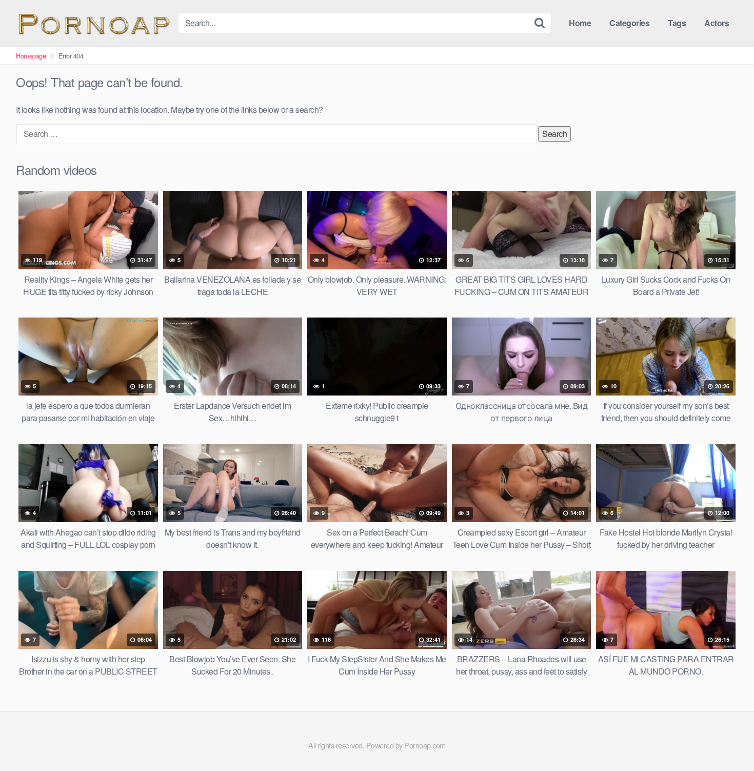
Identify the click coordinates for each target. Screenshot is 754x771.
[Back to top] (726, 738)
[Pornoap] (93, 22)
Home (580, 23)
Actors (716, 23)
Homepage (31, 56)
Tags (677, 23)
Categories (629, 23)
